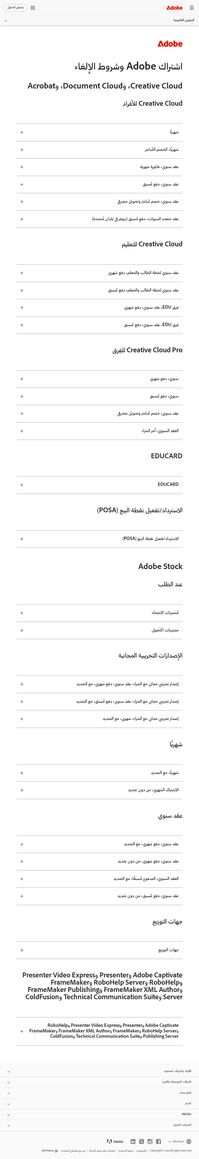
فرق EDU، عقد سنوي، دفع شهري (151, 307)
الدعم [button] (188, 1103)
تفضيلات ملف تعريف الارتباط (102, 1151)
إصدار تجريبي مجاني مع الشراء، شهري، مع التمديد (141, 719)
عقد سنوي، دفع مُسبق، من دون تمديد (148, 896)
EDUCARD (168, 485)
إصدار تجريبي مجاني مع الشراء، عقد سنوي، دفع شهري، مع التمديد (127, 684)
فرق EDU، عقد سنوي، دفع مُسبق (151, 325)
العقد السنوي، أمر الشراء (160, 431)
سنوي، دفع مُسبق (164, 396)
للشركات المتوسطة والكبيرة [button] (176, 1082)
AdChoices (48, 1151)
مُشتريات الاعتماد (165, 613)
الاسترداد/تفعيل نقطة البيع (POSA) (151, 539)
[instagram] (150, 1141)
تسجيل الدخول (15, 7)
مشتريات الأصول (165, 630)
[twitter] (141, 1141)
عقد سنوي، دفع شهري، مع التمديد (151, 844)
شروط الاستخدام (125, 1151)
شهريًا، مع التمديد (165, 773)
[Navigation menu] (191, 7)
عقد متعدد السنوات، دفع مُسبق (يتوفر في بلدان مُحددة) (135, 219)
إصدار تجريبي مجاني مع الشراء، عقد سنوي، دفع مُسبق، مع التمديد (127, 701)
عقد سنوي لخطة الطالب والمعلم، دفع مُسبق (143, 290)
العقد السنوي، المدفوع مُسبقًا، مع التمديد (146, 879)
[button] (33, 8)
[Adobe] (174, 7)
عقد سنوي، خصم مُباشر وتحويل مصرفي (148, 201)
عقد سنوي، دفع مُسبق (161, 184)
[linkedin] (133, 1141)
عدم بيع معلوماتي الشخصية (73, 1151)
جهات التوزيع (168, 950)
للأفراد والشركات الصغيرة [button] (177, 1071)
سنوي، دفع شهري (164, 379)
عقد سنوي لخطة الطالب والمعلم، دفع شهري (143, 273)
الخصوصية (141, 1151)
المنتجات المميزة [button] (182, 1125)
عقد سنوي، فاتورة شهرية (159, 167)
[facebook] (158, 1141)
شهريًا (174, 132)
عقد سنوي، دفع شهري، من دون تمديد (148, 861)
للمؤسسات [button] (185, 1093)
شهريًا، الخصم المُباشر (162, 149)
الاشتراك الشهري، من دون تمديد (153, 790)
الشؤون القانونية (184, 20)
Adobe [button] (186, 1114)
